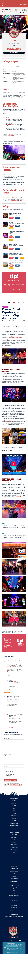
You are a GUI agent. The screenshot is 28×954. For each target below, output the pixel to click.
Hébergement (14, 870)
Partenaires (14, 898)
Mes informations (14, 910)
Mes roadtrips (14, 907)
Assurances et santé (14, 835)
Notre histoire (14, 892)
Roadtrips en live (14, 888)
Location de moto (14, 881)
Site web (5, 766)
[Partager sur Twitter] (9, 302)
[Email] (19, 302)
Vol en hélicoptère (14, 878)
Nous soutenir (14, 897)
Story (3, 326)
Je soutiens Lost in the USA (20, 645)
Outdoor (14, 820)
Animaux (14, 800)
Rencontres (14, 821)
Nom (5, 755)
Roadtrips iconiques (14, 823)
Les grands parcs (14, 815)
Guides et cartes (14, 875)
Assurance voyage (14, 871)
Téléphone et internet (14, 849)
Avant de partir (14, 837)
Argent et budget (14, 834)
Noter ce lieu (14, 45)
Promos (14, 865)
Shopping (14, 826)
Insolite (14, 811)
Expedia (20, 200)
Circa (8, 421)
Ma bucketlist (14, 909)
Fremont (13, 339)
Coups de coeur (14, 807)
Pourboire (14, 845)
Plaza (17, 339)
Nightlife (14, 818)
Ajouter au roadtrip (15, 52)
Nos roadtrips (14, 887)
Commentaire (7, 738)
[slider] (7, 692)
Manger (8, 326)
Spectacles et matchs (14, 847)
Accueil (3, 16)
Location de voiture (14, 868)
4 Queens (8, 339)
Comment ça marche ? (14, 895)
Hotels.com (17, 217)
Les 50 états (14, 813)
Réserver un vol (14, 866)
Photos (24, 326)
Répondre (8, 675)
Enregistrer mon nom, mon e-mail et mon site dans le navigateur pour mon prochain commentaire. (10, 774)
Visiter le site (14, 71)
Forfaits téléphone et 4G (14, 879)
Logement (14, 842)
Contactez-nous (23, 4)
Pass (14, 873)
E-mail (5, 761)
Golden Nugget (12, 337)
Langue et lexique (14, 840)
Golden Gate (19, 337)
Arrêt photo (14, 802)
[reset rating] (4, 754)
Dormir (12, 326)
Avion (14, 839)
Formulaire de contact (14, 921)
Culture (14, 808)
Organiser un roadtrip (14, 844)
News (14, 890)
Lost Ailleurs (14, 900)
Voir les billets (19, 496)
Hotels (16, 200)
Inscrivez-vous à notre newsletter (17, 3)
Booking (13, 200)
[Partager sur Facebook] (5, 302)
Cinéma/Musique (14, 803)
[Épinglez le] (14, 302)
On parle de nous (14, 893)
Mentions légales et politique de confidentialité (14, 916)
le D (22, 197)
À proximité (18, 326)
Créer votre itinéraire (14, 858)
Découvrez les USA (9, 16)
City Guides (14, 805)
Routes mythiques (14, 825)
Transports (14, 850)
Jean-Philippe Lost (11, 681)
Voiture (14, 852)
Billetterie (14, 876)
